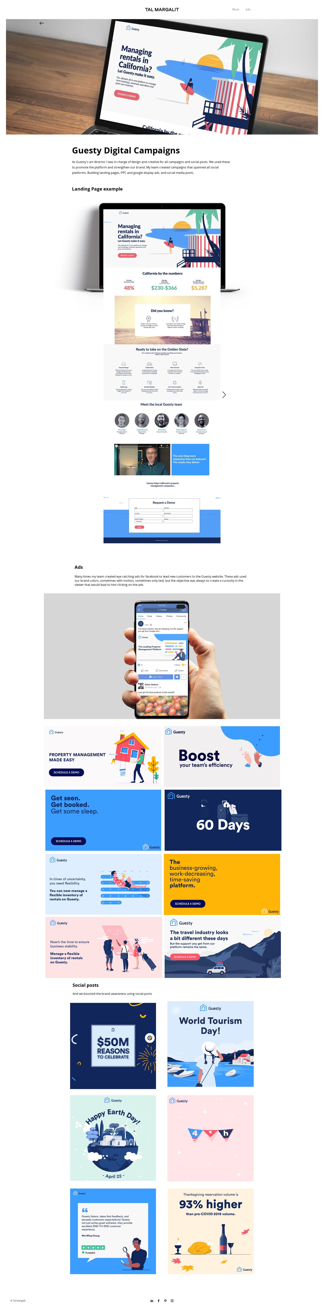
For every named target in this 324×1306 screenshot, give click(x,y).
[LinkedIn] (152, 1301)
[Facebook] (158, 1301)
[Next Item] (224, 395)
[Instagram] (172, 1301)
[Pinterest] (165, 1301)
